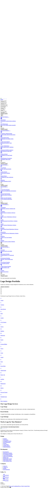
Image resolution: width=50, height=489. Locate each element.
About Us (5, 466)
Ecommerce (3, 105)
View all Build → (4, 186)
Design (2, 108)
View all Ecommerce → (5, 130)
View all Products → (5, 204)
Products (2, 101)
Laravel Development (7, 455)
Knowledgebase (6, 469)
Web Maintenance (7, 442)
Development (6, 451)
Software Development (8, 456)
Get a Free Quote (4, 426)
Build (2, 110)
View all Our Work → (5, 247)
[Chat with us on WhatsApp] (25, 48)
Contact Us (5, 467)
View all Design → (4, 164)
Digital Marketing (6, 446)
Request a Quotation (5, 286)
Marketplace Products (7, 453)
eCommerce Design (7, 441)
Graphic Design (6, 445)
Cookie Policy (27, 486)
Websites (3, 103)
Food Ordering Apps (7, 461)
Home (2, 99)
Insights (4, 468)
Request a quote (4, 113)
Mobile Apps (5, 457)
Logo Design (6, 444)
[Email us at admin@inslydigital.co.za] (25, 97)
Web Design (5, 439)
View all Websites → (5, 116)
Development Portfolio (7, 454)
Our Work (3, 112)
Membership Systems (7, 458)
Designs (4, 443)
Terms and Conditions (13, 486)
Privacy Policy (21, 486)
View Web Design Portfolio (14, 426)
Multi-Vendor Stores (7, 459)
